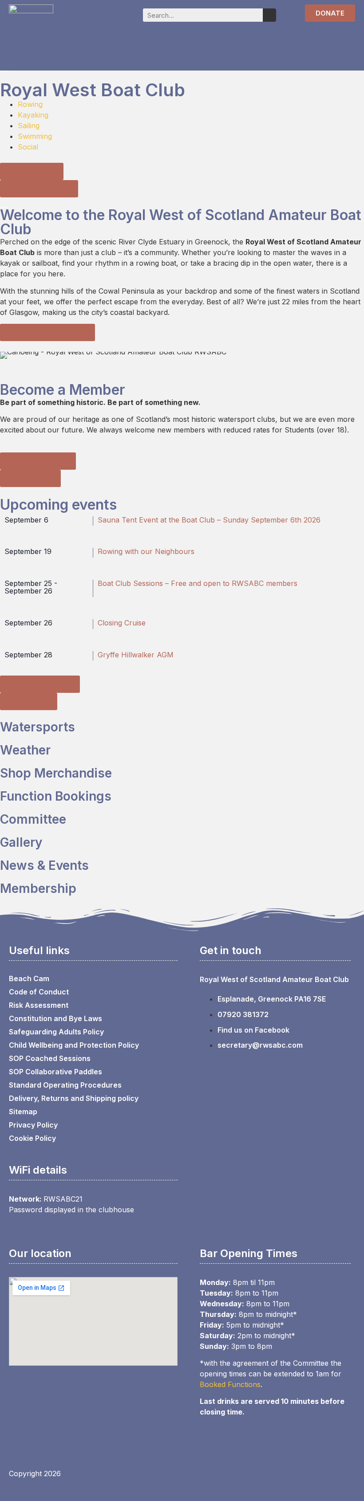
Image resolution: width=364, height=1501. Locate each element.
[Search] (269, 15)
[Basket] (287, 14)
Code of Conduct (39, 991)
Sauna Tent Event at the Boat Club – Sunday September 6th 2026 (209, 519)
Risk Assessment (38, 1005)
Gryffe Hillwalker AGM (136, 654)
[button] (349, 38)
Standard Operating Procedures (65, 1085)
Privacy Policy (33, 1124)
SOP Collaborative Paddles (55, 1071)
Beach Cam (29, 978)
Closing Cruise (122, 622)
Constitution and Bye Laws (55, 1018)
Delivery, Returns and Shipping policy (73, 1098)
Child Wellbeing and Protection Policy (74, 1045)
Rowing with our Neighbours (146, 551)
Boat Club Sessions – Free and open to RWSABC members (197, 583)
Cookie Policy (32, 1138)
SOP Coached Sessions (50, 1058)
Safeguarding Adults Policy (56, 1031)
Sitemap (23, 1111)
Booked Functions (230, 1384)
